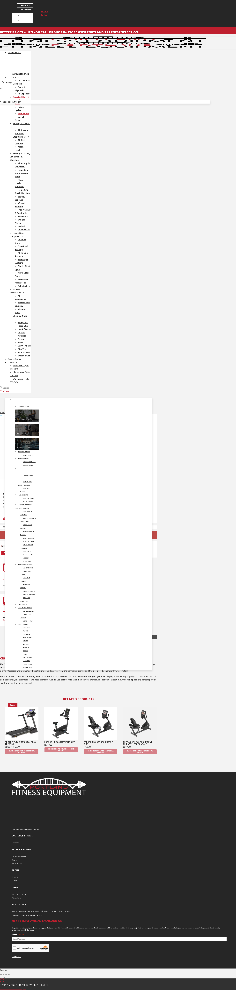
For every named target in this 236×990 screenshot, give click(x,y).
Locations (15, 843)
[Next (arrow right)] (4, 977)
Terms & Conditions (19, 894)
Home (2, 412)
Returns (14, 860)
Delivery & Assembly (19, 856)
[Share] (6, 974)
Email (18, 934)
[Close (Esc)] (9, 974)
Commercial (26, 9)
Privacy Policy (17, 898)
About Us (15, 877)
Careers (14, 881)
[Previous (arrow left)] (1, 977)
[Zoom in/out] (1, 974)
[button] (1, 416)
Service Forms (17, 863)
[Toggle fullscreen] (4, 974)
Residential (26, 5)
